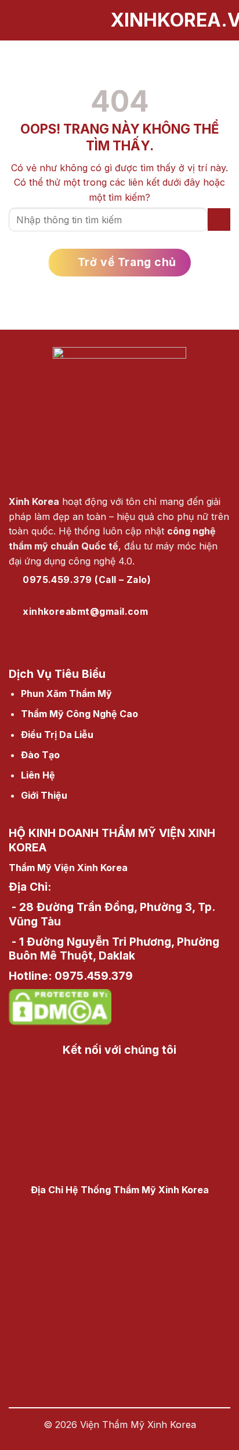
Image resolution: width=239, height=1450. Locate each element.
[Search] (226, 20)
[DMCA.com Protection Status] (60, 1005)
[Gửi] (219, 219)
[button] (16, 20)
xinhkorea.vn (119, 20)
